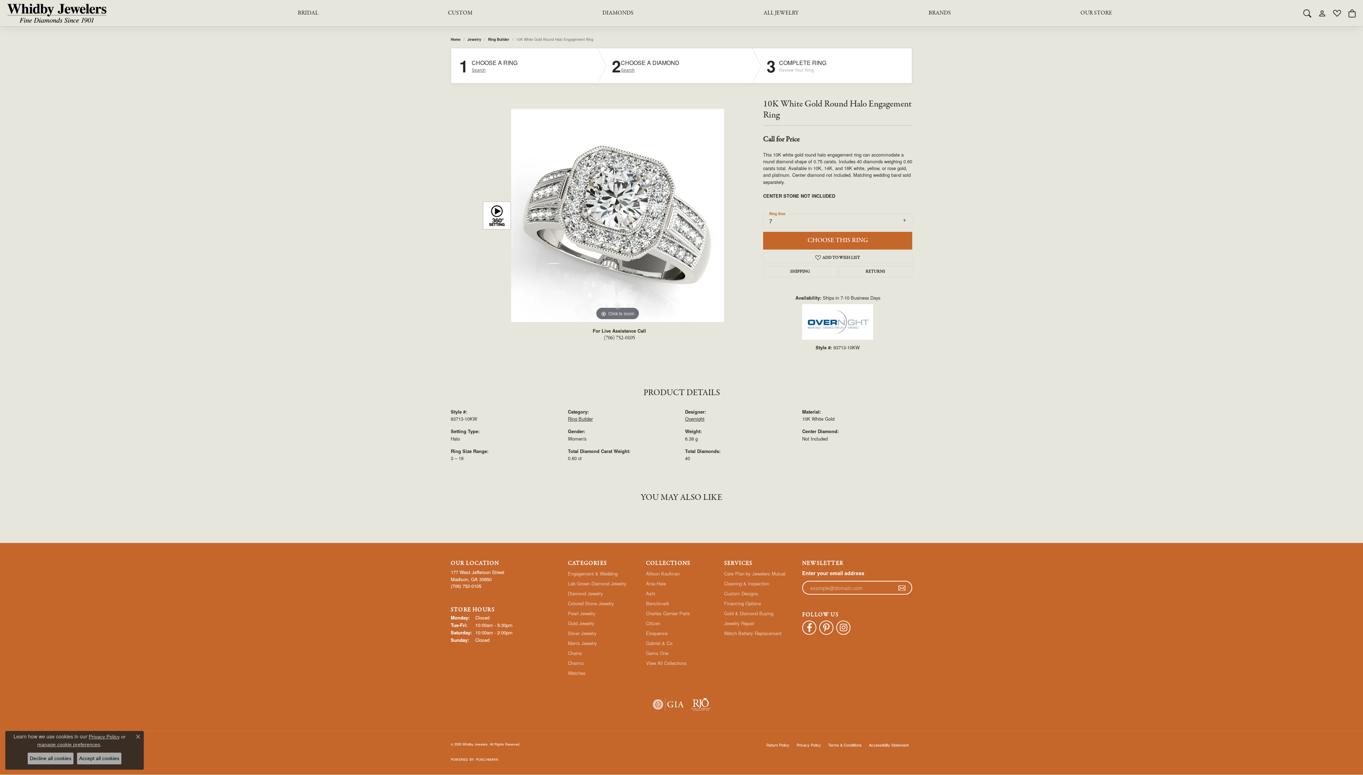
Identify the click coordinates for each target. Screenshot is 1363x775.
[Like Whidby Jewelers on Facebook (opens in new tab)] (809, 628)
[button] (1307, 13)
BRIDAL (308, 13)
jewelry (474, 39)
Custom (460, 13)
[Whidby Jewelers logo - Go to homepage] (57, 13)
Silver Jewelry (582, 633)
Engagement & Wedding (593, 573)
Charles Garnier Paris (668, 613)
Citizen (653, 623)
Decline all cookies (50, 758)
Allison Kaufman (663, 573)
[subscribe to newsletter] (902, 588)
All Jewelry (781, 13)
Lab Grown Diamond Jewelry (597, 583)
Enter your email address (833, 573)
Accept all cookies (99, 758)
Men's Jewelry (582, 643)
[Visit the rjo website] (701, 704)
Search (479, 69)
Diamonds (618, 13)
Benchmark (657, 603)
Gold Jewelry (581, 623)
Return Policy (777, 745)
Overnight (695, 418)
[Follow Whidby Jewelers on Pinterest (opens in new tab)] (826, 628)
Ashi (650, 593)
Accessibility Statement (889, 745)
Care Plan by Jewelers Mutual (754, 573)
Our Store (1096, 13)
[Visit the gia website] (668, 704)
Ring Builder (498, 39)
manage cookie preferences (68, 744)
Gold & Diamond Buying (748, 613)
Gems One (657, 653)
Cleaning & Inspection (746, 583)
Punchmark (487, 759)
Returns (875, 271)
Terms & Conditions (845, 745)
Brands (940, 13)
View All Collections (666, 663)
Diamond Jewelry (585, 593)
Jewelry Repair (739, 623)
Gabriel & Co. (660, 643)
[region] (617, 215)
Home (456, 39)
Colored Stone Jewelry (591, 603)
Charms (576, 663)
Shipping (800, 271)
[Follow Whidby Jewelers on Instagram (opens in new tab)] (843, 628)
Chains (575, 653)
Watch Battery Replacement (753, 633)
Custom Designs (741, 593)
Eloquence (657, 633)
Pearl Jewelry (582, 613)
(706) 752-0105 (619, 338)
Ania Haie (656, 583)
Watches (577, 673)
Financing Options (742, 603)
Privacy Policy (809, 745)
